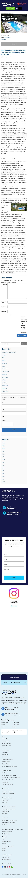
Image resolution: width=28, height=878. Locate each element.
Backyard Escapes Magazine (8, 846)
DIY (3, 358)
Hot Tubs (4, 363)
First (3, 409)
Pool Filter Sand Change (7, 791)
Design (4, 355)
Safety (4, 380)
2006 (3, 482)
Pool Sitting (4, 772)
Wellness (4, 388)
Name (3, 302)
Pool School (5, 818)
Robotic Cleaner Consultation (8, 779)
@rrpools (14, 606)
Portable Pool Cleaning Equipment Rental (11, 777)
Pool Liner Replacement (7, 759)
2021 (3, 457)
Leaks (3, 366)
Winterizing (5, 391)
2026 (3, 443)
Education (4, 848)
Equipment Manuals (6, 841)
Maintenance (5, 369)
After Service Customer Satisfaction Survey (12, 829)
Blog (3, 839)
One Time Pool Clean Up (7, 784)
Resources (4, 836)
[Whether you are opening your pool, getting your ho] (14, 645)
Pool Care (4, 843)
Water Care (5, 385)
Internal (8, 733)
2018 (3, 465)
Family (4, 360)
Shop (3, 733)
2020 (3, 459)
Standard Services (6, 750)
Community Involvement (9, 352)
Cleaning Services (6, 770)
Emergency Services (7, 797)
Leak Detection (5, 811)
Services (4, 383)
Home (3, 731)
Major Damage (5, 800)
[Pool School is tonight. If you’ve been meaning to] (14, 660)
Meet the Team (5, 857)
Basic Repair (4, 813)
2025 (3, 446)
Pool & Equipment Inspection (8, 809)
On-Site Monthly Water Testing (9, 775)
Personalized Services (7, 831)
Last (3, 416)
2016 (3, 471)
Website (3, 311)
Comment (4, 285)
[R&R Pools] (8, 4)
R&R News (3, 39)
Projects (9, 731)
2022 (3, 454)
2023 (3, 451)
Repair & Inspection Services (9, 806)
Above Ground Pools (6, 743)
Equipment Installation (7, 757)
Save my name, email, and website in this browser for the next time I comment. (24, 324)
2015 (3, 473)
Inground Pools (5, 738)
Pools (3, 736)
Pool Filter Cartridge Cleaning (8, 793)
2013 (3, 479)
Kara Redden (7, 37)
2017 (3, 468)
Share (13, 44)
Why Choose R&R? (7, 855)
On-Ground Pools (6, 741)
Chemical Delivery (6, 763)
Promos (3, 850)
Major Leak (4, 802)
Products (4, 374)
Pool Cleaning (5, 782)
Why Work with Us (17, 731)
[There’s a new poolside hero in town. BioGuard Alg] (14, 615)
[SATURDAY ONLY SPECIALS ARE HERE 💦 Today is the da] (14, 630)
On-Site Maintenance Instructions (9, 766)
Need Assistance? (11, 8)
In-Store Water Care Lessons (8, 822)
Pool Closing (5, 754)
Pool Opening (5, 752)
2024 (3, 448)
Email (3, 307)
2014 (3, 476)
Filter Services (5, 788)
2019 (3, 462)
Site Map (14, 733)
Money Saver (5, 371)
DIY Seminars (5, 824)
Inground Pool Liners (6, 745)
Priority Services (6, 833)
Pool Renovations (6, 761)
